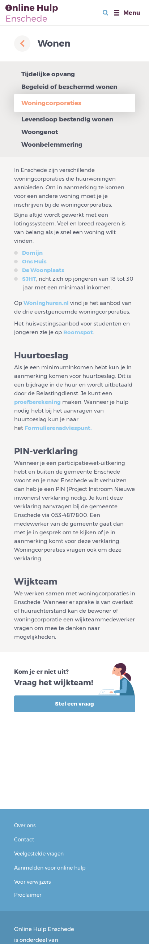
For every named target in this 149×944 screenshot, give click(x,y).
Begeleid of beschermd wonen (69, 86)
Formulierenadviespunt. (58, 427)
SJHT (29, 278)
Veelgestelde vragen (39, 853)
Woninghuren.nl (46, 302)
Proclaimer (27, 895)
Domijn (32, 252)
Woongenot (39, 131)
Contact (24, 839)
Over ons (24, 825)
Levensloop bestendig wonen (67, 119)
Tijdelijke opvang (48, 74)
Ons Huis (34, 261)
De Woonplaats (43, 270)
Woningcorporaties (51, 103)
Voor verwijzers (32, 882)
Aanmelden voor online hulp (49, 868)
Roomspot (78, 332)
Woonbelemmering (51, 144)
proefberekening (37, 401)
